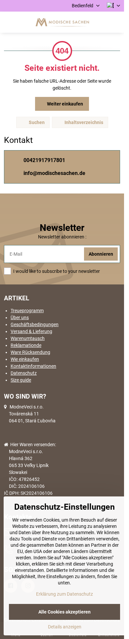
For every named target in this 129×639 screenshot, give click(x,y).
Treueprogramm (27, 310)
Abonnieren (101, 254)
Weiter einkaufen (64, 103)
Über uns (20, 317)
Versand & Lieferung (31, 331)
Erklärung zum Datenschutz (64, 594)
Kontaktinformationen (33, 366)
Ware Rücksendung (30, 352)
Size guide (21, 380)
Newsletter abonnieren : (62, 236)
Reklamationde (26, 345)
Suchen (36, 122)
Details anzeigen (64, 626)
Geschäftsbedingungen (35, 324)
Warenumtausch (28, 338)
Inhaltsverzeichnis (83, 122)
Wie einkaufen (25, 359)
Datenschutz (24, 373)
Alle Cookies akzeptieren (64, 612)
